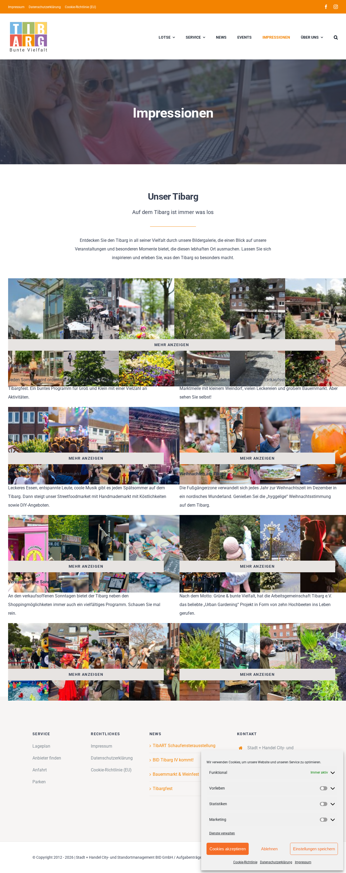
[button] (336, 36)
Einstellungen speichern (314, 849)
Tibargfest (162, 788)
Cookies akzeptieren (227, 849)
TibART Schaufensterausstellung (184, 745)
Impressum (303, 862)
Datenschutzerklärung (276, 862)
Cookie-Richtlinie (245, 862)
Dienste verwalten (222, 833)
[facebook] (326, 7)
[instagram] (336, 7)
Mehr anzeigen (171, 345)
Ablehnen (269, 849)
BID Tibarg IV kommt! (173, 759)
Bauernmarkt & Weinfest (176, 774)
